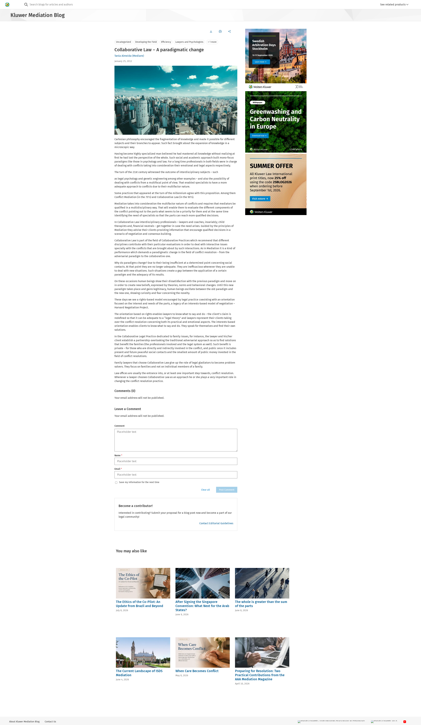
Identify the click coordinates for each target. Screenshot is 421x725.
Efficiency (166, 42)
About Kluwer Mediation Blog (24, 721)
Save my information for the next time (139, 482)
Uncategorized (123, 42)
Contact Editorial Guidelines (216, 523)
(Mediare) (138, 55)
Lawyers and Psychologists (189, 42)
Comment (119, 426)
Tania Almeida (123, 55)
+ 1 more (212, 42)
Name (118, 455)
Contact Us (50, 721)
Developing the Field (146, 42)
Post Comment (226, 489)
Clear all (205, 489)
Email (118, 469)
